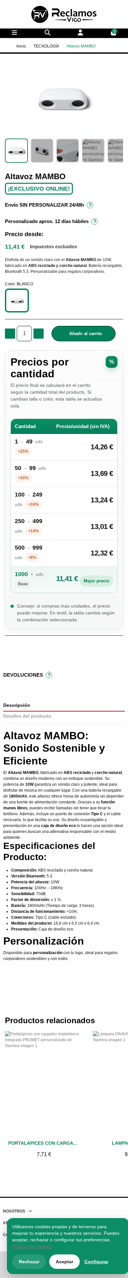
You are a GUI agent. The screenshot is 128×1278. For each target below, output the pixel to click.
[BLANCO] (17, 300)
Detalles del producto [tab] (27, 716)
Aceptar (64, 1261)
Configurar (96, 1261)
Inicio (21, 46)
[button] (10, 98)
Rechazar (29, 1261)
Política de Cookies (32, 1246)
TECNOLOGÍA (46, 46)
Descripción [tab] (16, 705)
